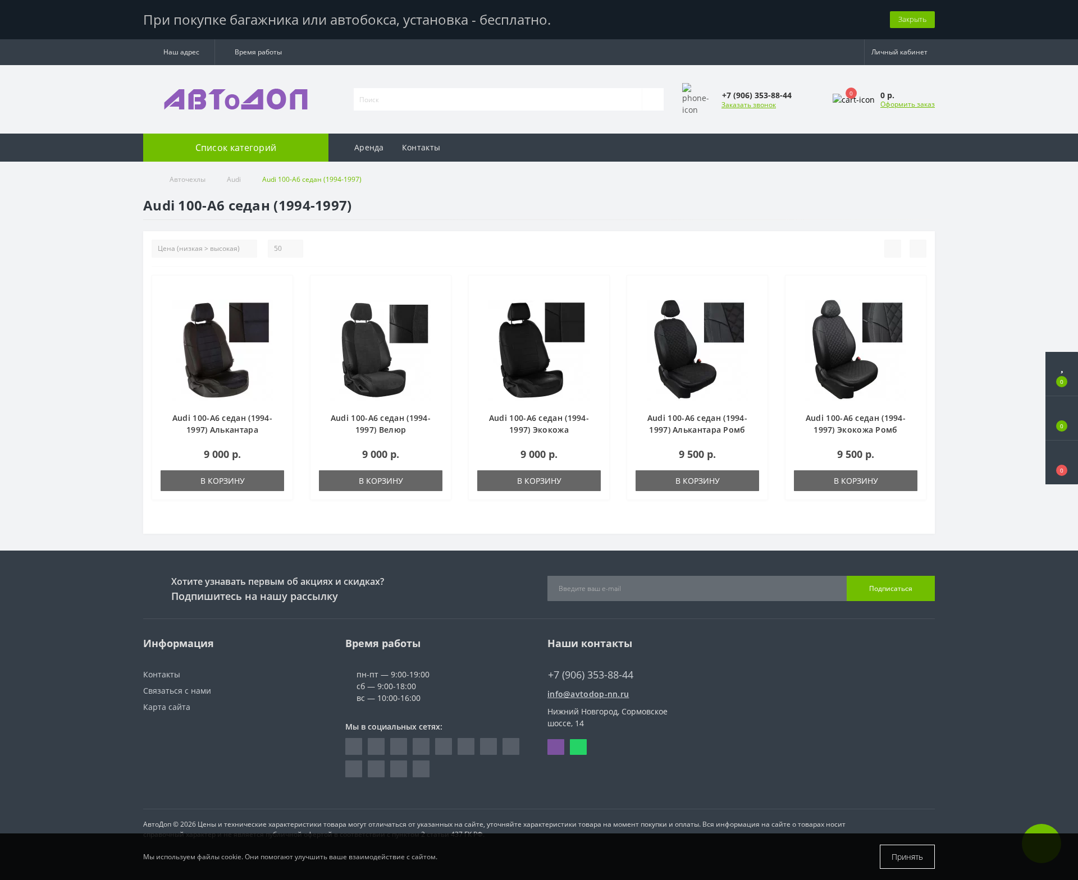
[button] (178, 52)
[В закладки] (280, 290)
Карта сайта (166, 707)
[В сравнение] (280, 306)
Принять (907, 856)
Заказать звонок (748, 104)
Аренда (369, 147)
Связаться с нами (177, 690)
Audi (234, 179)
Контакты (421, 147)
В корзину (222, 480)
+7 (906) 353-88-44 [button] (590, 674)
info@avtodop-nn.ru (588, 694)
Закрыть (912, 19)
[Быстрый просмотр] (280, 322)
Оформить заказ (907, 104)
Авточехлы (187, 179)
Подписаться (890, 588)
